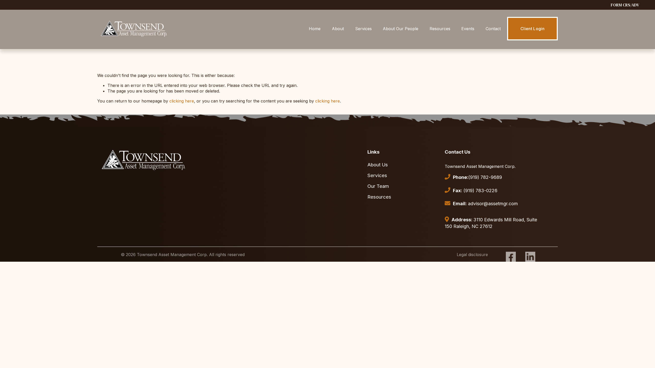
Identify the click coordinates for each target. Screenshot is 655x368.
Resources (440, 28)
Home (315, 28)
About (338, 28)
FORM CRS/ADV (625, 5)
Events (467, 28)
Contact (493, 28)
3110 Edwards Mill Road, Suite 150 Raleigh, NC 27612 (491, 223)
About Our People (400, 28)
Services (363, 28)
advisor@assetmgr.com (485, 203)
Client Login (532, 28)
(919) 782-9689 (477, 177)
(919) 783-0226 (475, 190)
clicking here (181, 100)
